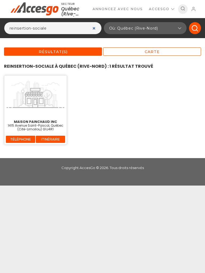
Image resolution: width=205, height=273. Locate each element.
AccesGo (159, 9)
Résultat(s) (53, 51)
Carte (152, 51)
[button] (145, 28)
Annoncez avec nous (118, 9)
